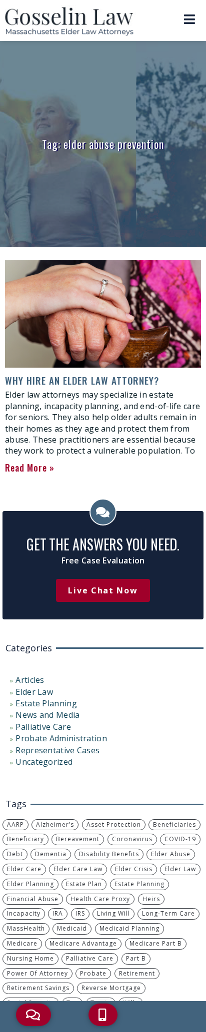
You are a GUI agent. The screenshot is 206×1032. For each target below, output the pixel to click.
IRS (80, 913)
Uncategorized (44, 761)
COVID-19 (180, 839)
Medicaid (72, 928)
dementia (50, 854)
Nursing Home (30, 958)
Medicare (22, 943)
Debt (15, 854)
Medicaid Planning (130, 928)
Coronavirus (132, 839)
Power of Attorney (37, 973)
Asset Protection (113, 824)
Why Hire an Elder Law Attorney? (82, 380)
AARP (15, 824)
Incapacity (23, 913)
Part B (136, 958)
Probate (93, 973)
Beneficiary (25, 839)
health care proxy (100, 899)
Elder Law (34, 691)
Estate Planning (46, 703)
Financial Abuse (32, 899)
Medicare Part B (156, 943)
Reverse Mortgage (111, 988)
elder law (180, 869)
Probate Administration (61, 738)
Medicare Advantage (83, 943)
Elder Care (24, 869)
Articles (30, 679)
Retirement (137, 973)
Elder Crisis (133, 869)
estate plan (84, 884)
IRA (57, 913)
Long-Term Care (168, 913)
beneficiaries (174, 824)
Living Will (113, 913)
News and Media (48, 714)
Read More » (29, 467)
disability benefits (109, 854)
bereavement (78, 839)
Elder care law (78, 869)
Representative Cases (58, 750)
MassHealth (26, 928)
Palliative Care (43, 726)
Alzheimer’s (55, 824)
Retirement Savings (38, 988)
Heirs (151, 899)
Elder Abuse (170, 854)
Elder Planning (30, 884)
